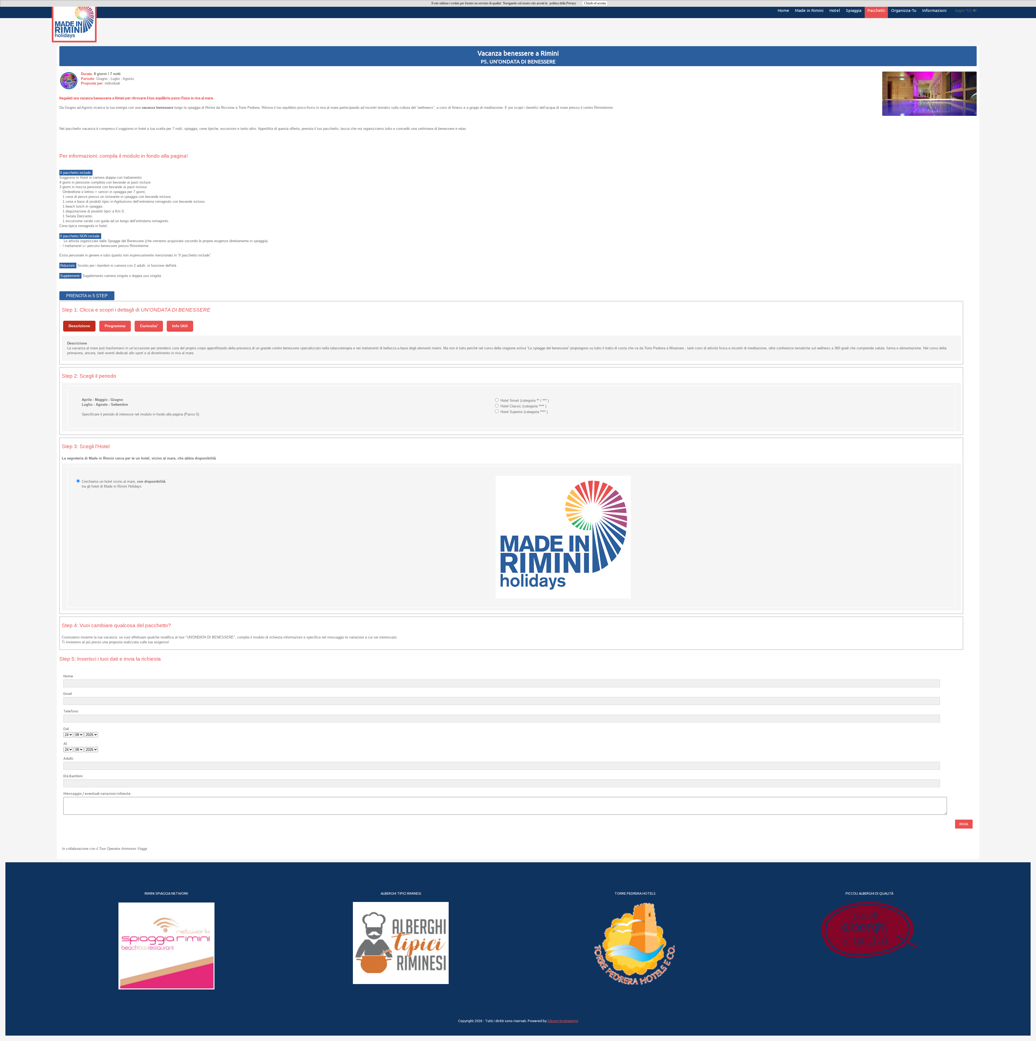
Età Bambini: (73, 776)
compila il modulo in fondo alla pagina (143, 156)
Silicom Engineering (562, 1021)
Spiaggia (853, 10)
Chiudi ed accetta (595, 3)
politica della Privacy (563, 3)
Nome (68, 676)
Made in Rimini (809, 10)
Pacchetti (876, 10)
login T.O (964, 10)
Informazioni (934, 10)
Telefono (70, 711)
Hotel (834, 10)
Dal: (66, 728)
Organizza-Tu (903, 10)
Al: (65, 743)
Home (783, 10)
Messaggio (72, 793)
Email (67, 693)
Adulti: (68, 758)
